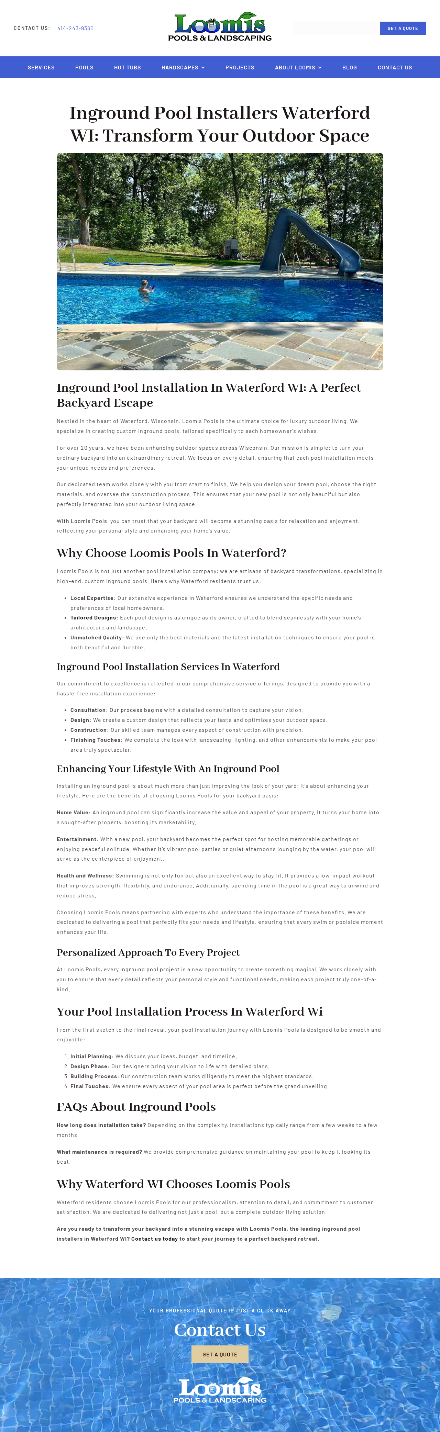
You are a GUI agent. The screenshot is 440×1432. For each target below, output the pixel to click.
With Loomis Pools (82, 520)
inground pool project (150, 969)
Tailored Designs (93, 617)
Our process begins (136, 709)
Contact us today (154, 1238)
